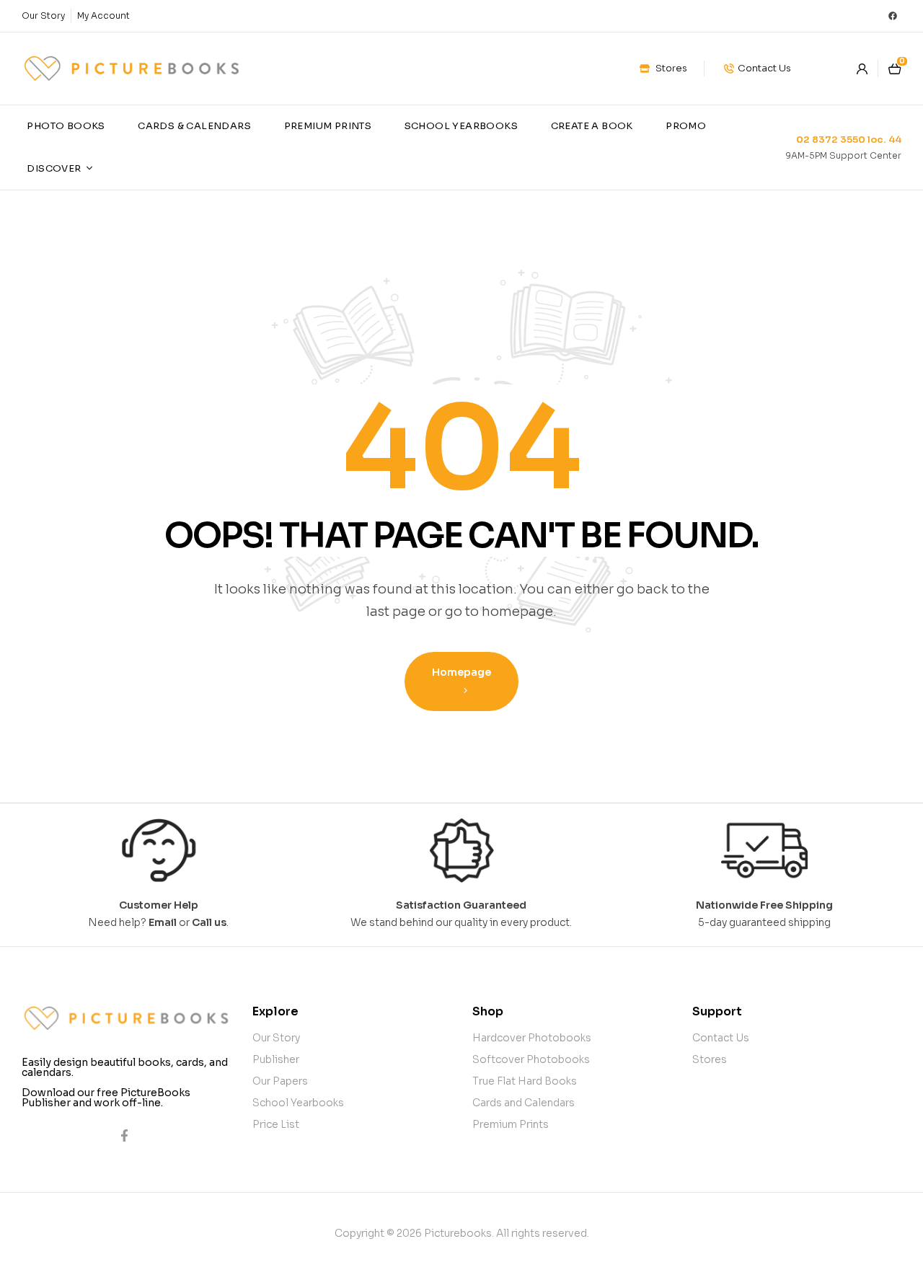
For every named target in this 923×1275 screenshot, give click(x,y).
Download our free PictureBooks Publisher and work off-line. (106, 1097)
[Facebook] (892, 16)
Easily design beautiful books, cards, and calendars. (125, 1067)
